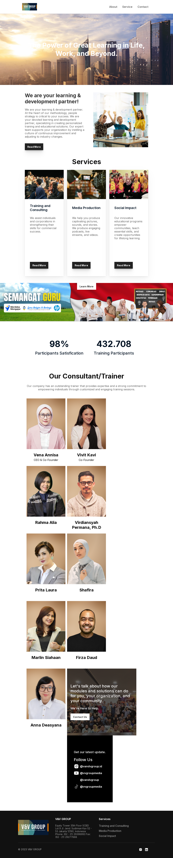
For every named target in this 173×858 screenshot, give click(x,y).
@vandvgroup (89, 780)
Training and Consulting (114, 825)
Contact (143, 6)
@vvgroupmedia (91, 773)
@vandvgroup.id (91, 766)
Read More (34, 146)
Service (127, 6)
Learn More (87, 286)
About (113, 6)
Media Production (110, 831)
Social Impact (107, 836)
